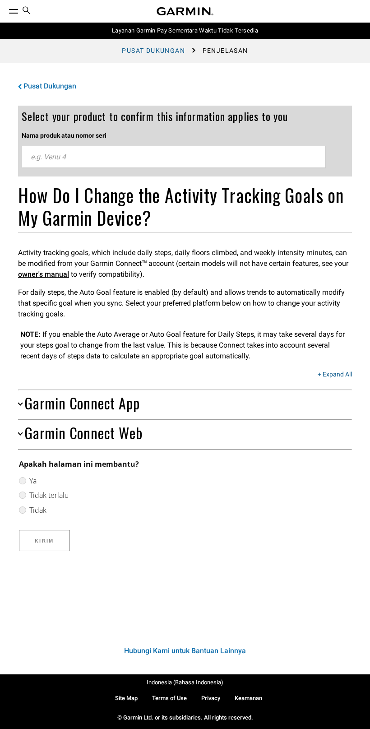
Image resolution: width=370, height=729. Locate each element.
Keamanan (248, 698)
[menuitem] (26, 11)
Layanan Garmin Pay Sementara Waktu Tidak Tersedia (185, 30)
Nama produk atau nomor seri (64, 135)
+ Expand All (335, 374)
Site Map (126, 698)
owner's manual (43, 274)
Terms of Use (169, 698)
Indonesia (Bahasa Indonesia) (185, 682)
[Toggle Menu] (5, 9)
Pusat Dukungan (153, 50)
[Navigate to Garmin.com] (185, 11)
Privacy (210, 698)
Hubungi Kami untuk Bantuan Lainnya (185, 650)
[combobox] (174, 157)
